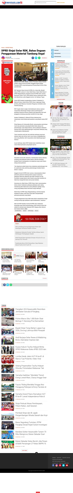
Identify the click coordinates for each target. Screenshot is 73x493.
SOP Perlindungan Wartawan (58, 461)
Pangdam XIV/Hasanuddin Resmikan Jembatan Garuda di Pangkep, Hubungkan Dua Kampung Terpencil (30, 311)
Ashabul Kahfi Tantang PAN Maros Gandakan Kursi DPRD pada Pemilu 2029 (61, 125)
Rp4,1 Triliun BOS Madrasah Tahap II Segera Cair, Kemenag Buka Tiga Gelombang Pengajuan (61, 159)
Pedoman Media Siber (64, 463)
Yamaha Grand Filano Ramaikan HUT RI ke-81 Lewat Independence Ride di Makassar (30, 396)
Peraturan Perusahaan (57, 459)
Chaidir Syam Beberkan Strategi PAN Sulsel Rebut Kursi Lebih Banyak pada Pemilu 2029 (60, 131)
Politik (20, 7)
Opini (58, 7)
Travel (47, 7)
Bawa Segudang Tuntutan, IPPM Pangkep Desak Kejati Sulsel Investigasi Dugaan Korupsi (31, 424)
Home (3, 7)
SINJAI (36, 210)
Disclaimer (59, 457)
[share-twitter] (36, 58)
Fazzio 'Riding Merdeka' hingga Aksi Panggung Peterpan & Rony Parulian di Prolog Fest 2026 (30, 387)
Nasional (56, 50)
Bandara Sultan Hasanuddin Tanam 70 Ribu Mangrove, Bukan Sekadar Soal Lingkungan (30, 434)
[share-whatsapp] (39, 58)
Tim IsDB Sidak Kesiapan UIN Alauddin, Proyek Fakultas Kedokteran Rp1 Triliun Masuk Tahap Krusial (59, 165)
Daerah (8, 7)
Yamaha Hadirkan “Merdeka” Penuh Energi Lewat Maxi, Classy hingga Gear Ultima (31, 377)
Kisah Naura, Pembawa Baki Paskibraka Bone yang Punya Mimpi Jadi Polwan (62, 72)
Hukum (31, 7)
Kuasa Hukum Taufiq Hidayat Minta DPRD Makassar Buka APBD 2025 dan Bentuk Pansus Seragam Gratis (30, 349)
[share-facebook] (33, 58)
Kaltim (62, 7)
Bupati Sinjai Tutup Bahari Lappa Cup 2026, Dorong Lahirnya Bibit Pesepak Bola (30, 330)
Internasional (57, 53)
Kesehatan (53, 7)
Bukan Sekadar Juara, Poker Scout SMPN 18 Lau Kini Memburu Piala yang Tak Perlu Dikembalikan (62, 87)
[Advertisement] (36, 27)
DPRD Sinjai (30, 210)
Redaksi (54, 457)
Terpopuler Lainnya (61, 99)
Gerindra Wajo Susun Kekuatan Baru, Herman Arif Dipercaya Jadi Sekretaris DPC (60, 119)
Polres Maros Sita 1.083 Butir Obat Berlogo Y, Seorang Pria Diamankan (29, 320)
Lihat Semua (24, 450)
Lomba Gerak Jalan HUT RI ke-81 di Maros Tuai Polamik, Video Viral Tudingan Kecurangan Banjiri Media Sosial (29, 358)
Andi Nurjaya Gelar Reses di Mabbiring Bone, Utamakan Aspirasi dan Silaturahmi (30, 339)
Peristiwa (26, 7)
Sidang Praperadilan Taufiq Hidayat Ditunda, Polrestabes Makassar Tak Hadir (29, 368)
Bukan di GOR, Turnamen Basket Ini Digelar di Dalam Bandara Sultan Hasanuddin (62, 79)
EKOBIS (42, 7)
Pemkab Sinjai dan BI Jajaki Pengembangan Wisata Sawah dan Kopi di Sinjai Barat (31, 415)
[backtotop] (36, 453)
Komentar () (44, 57)
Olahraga (37, 7)
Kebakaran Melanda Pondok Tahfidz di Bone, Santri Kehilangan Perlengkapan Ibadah (62, 65)
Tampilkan (44, 278)
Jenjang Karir (55, 463)
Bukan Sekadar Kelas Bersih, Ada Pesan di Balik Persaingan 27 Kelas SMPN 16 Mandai (31, 443)
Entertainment (57, 56)
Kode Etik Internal (66, 457)
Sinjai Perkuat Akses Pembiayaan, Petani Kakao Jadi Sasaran (28, 404)
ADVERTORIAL (14, 7)
